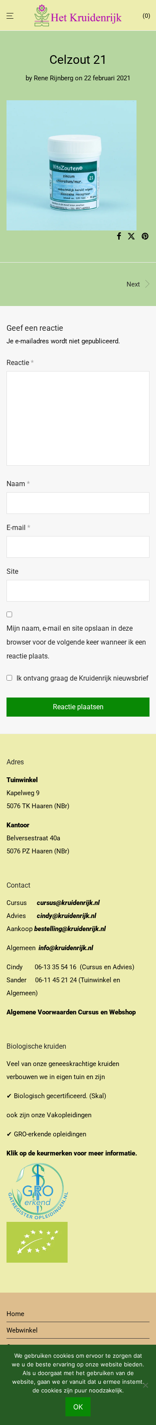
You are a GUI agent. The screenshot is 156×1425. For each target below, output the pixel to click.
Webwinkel (22, 1330)
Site (12, 571)
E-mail (18, 527)
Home (15, 1314)
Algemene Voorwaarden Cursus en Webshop (71, 1012)
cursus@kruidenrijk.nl (68, 903)
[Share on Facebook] (119, 236)
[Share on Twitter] (131, 236)
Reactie (20, 363)
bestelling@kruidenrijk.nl (70, 929)
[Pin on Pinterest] (146, 236)
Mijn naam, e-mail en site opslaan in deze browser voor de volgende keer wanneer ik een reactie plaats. (76, 642)
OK (78, 1406)
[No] (145, 1385)
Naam (18, 484)
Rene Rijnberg (53, 78)
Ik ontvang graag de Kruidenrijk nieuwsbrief (82, 678)
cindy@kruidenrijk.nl (66, 916)
